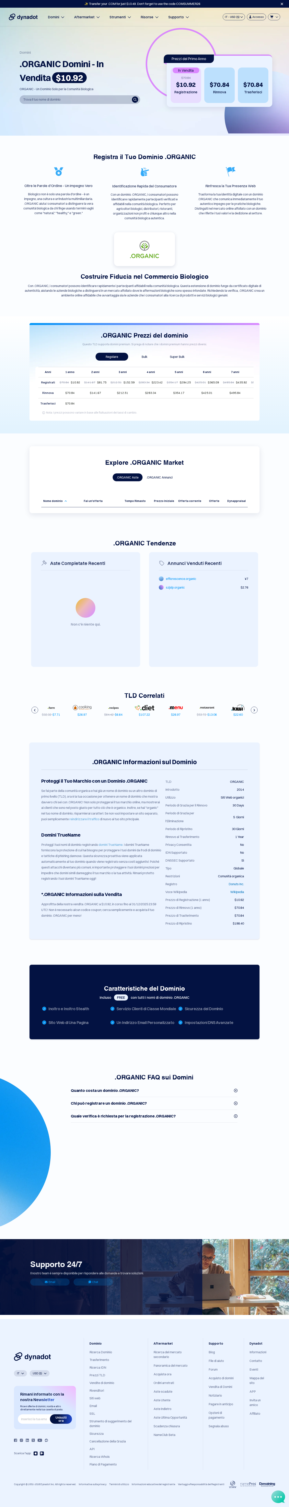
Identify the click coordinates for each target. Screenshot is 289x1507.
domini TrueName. (111, 845)
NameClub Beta (164, 1435)
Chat (95, 1282)
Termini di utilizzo (119, 1484)
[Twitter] (33, 1440)
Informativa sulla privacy (92, 1484)
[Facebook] (15, 1440)
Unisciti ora (61, 1419)
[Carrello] (274, 17)
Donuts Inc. (236, 884)
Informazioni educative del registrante (153, 1484)
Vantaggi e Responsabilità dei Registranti (201, 1484)
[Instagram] (21, 1440)
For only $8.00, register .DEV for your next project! (142, 4)
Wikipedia (237, 892)
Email (52, 1282)
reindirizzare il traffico (84, 819)
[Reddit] (46, 1440)
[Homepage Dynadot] (23, 17)
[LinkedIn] (27, 1440)
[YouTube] (40, 1440)
